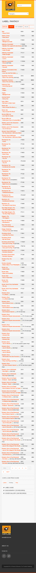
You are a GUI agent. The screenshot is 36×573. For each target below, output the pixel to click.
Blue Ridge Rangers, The (8, 208)
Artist (11, 26)
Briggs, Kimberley (6, 229)
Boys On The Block (7, 220)
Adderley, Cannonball (7, 44)
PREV (4, 468)
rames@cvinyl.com (6, 537)
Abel (3, 31)
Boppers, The (5, 216)
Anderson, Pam (6, 84)
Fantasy (11, 482)
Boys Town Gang (6, 225)
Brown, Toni (5, 280)
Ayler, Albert (5, 101)
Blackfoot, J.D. (6, 199)
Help (17, 482)
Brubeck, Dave (6, 293)
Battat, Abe (5, 105)
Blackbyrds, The (6, 140)
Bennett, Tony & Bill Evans (9, 131)
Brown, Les (5, 267)
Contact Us (4, 551)
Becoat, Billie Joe (6, 114)
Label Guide (9, 487)
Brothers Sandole (6, 263)
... (29, 468)
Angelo (4, 88)
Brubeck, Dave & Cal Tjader (9, 378)
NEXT (7, 472)
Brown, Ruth (5, 271)
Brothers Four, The (7, 259)
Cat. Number (19, 26)
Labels (4, 482)
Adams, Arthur (6, 36)
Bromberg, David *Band (8, 242)
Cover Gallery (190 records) (15, 493)
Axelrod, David (6, 97)
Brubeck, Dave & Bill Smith (9, 369)
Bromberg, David (6, 233)
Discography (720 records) (15, 490)
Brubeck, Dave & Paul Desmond (10, 395)
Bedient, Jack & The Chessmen (10, 123)
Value (26, 26)
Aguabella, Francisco (7, 76)
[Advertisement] (18, 508)
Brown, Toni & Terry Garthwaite (10, 284)
